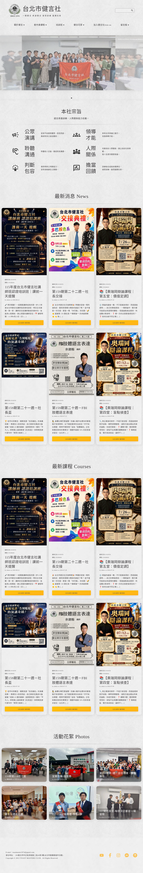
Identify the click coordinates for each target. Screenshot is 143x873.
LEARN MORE (24, 323)
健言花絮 (78, 25)
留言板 (124, 25)
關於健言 (18, 25)
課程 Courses (9, 282)
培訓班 (59, 25)
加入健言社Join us (102, 25)
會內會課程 (39, 25)
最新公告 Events (10, 279)
